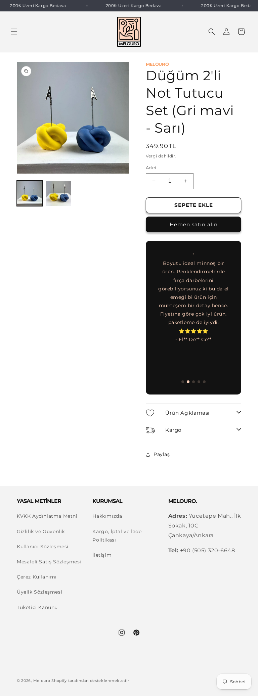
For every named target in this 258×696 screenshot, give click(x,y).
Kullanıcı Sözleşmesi (43, 547)
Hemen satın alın (194, 224)
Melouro (41, 680)
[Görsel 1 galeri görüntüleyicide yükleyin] (29, 193)
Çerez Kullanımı (37, 577)
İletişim (102, 555)
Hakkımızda (107, 516)
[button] (14, 31)
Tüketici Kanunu (37, 607)
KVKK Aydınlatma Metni (47, 516)
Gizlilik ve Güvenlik (41, 531)
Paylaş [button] (162, 454)
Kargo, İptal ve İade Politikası (116, 535)
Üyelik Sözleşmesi (39, 592)
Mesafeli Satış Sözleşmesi (49, 562)
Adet (151, 167)
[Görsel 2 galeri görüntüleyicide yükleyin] (58, 193)
